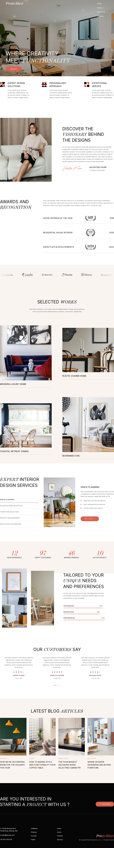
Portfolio (101, 12)
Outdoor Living (63, 758)
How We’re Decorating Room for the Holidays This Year (12, 765)
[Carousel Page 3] (59, 685)
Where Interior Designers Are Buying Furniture (99, 765)
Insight (31, 758)
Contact (100, 16)
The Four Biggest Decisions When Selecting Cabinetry (69, 765)
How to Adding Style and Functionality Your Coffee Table (42, 765)
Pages (99, 8)
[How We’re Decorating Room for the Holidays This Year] (13, 737)
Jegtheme (100, 840)
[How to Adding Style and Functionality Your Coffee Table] (42, 737)
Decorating (3, 758)
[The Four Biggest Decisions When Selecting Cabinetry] (71, 737)
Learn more (89, 519)
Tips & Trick (92, 758)
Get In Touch (106, 804)
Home (99, 4)
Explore (14, 69)
